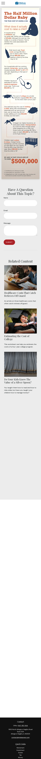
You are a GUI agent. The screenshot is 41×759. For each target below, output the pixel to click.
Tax (20, 755)
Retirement (20, 748)
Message (7, 223)
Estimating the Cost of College (16, 337)
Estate (20, 753)
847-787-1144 (23, 726)
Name (6, 198)
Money (20, 757)
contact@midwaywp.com (20, 737)
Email (6, 210)
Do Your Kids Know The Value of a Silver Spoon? (17, 381)
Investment (20, 750)
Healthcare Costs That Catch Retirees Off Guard (20, 294)
